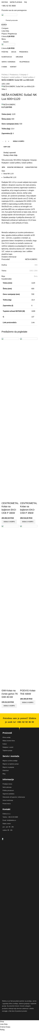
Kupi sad (7, 147)
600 (36, 265)
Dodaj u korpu (18, 141)
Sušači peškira (28, 77)
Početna (5, 75)
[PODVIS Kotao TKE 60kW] (29, 604)
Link (33, 322)
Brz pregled (28, 686)
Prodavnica (14, 75)
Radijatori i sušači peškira (11, 77)
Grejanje (23, 75)
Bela (35, 276)
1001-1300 (33, 271)
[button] (27, 702)
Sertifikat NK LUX (9, 177)
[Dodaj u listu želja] (34, 686)
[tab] (3, 167)
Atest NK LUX (8, 174)
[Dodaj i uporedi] (22, 686)
